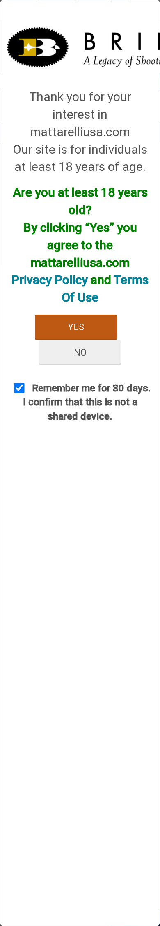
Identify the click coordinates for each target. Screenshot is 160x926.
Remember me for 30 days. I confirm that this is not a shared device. (87, 402)
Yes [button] (76, 327)
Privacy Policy (49, 280)
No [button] (80, 352)
